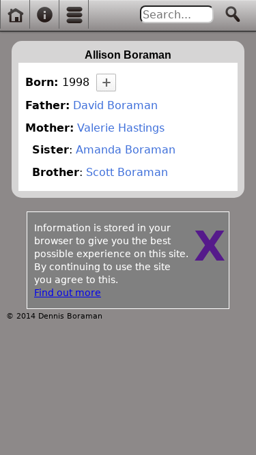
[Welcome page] (15, 15)
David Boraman (115, 105)
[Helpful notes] (44, 15)
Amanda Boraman (125, 149)
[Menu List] (74, 15)
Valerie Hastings (121, 127)
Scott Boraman (127, 172)
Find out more (67, 292)
